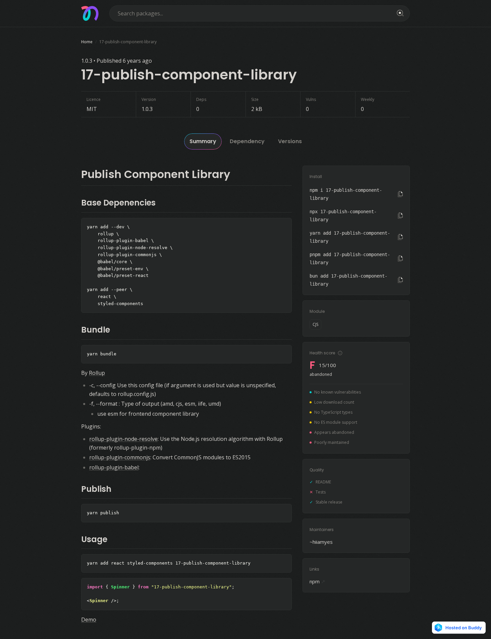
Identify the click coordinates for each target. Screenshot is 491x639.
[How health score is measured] (340, 353)
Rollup (97, 372)
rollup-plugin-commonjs (119, 457)
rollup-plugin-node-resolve (123, 439)
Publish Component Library (155, 174)
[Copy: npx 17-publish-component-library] (400, 216)
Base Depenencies (118, 202)
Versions (290, 141)
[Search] (399, 13)
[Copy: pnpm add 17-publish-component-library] (400, 258)
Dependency (247, 141)
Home (87, 42)
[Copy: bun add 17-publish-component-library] (400, 280)
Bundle (95, 329)
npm (317, 581)
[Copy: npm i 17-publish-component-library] (400, 194)
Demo (88, 619)
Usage (94, 539)
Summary (202, 141)
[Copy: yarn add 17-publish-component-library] (400, 237)
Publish (96, 489)
